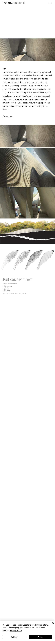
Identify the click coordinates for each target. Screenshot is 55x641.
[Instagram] (4, 290)
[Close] (51, 624)
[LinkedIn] (8, 290)
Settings (14, 637)
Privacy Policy (16, 630)
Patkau (14, 2)
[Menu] (50, 3)
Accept (41, 637)
